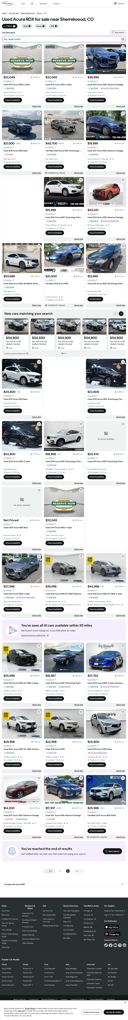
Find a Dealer (7, 930)
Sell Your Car (47, 911)
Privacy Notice (30, 1008)
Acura (39, 13)
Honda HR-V (28, 985)
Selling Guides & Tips (51, 926)
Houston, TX (88, 915)
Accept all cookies (113, 1012)
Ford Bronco (49, 973)
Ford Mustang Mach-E (52, 981)
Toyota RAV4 (6, 968)
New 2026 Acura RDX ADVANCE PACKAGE (13, 342)
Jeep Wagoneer (72, 977)
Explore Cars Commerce (113, 911)
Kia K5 (110, 981)
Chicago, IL (88, 911)
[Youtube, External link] (115, 945)
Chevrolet (91, 964)
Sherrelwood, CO (28, 13)
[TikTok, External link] (106, 945)
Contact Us (33, 999)
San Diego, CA (89, 939)
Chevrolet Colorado (94, 987)
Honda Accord (28, 977)
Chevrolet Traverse (94, 979)
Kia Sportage (113, 968)
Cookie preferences (91, 1012)
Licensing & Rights (77, 999)
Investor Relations (48, 999)
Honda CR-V (28, 968)
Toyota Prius (6, 973)
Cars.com (21, 1011)
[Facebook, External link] (110, 945)
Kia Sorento (112, 973)
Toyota (4, 964)
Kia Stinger (112, 977)
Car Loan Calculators (71, 911)
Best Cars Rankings (29, 931)
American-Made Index (30, 939)
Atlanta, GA (88, 927)
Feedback (111, 999)
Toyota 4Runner (8, 985)
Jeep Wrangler (71, 968)
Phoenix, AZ (88, 923)
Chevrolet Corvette (94, 968)
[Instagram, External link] (120, 945)
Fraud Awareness (97, 999)
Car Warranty (68, 926)
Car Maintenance (69, 934)
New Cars (5, 915)
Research (43, 3)
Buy (23, 3)
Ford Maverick (49, 968)
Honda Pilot (27, 981)
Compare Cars (28, 927)
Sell (32, 3)
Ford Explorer (49, 985)
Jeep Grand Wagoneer (74, 981)
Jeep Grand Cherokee (74, 973)
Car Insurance (68, 930)
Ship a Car (67, 921)
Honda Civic (27, 973)
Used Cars (6, 911)
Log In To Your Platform (113, 915)
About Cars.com (20, 999)
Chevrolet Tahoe (93, 983)
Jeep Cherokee (72, 985)
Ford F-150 (48, 977)
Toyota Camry (7, 981)
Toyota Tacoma (7, 977)
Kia (109, 964)
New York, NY (89, 935)
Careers (64, 999)
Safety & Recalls (28, 935)
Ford (46, 964)
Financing (5, 947)
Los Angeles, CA (90, 919)
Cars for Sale (14, 13)
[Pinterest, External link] (124, 945)
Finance (56, 3)
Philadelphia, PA (90, 931)
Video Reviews (27, 943)
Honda (25, 964)
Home (4, 13)
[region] (64, 1010)
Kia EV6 (111, 985)
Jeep (67, 964)
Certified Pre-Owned (10, 919)
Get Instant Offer (49, 915)
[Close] (125, 1002)
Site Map (66, 938)
